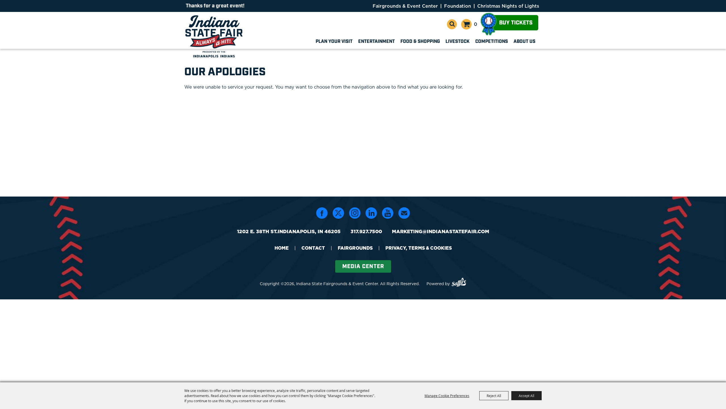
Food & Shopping (420, 42)
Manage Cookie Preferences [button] (447, 395)
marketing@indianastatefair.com (440, 231)
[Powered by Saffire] (459, 283)
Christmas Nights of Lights (508, 6)
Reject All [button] (494, 395)
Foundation (457, 6)
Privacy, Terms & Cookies (418, 248)
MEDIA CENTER (363, 266)
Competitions (491, 42)
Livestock (458, 42)
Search (452, 24)
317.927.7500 (366, 231)
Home (282, 248)
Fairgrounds (355, 248)
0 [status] (475, 24)
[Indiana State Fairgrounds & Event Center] (215, 36)
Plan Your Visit (334, 42)
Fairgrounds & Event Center (405, 6)
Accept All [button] (526, 395)
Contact (313, 248)
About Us (524, 42)
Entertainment (376, 42)
